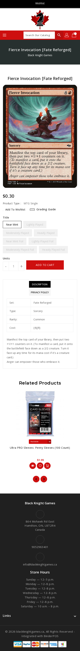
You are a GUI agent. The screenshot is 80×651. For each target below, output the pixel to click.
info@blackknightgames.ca (40, 564)
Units (6, 258)
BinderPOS (51, 636)
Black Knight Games (40, 55)
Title (6, 217)
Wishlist (40, 3)
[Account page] (67, 35)
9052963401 (40, 547)
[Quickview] (32, 465)
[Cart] (74, 35)
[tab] (40, 284)
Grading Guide (46, 209)
